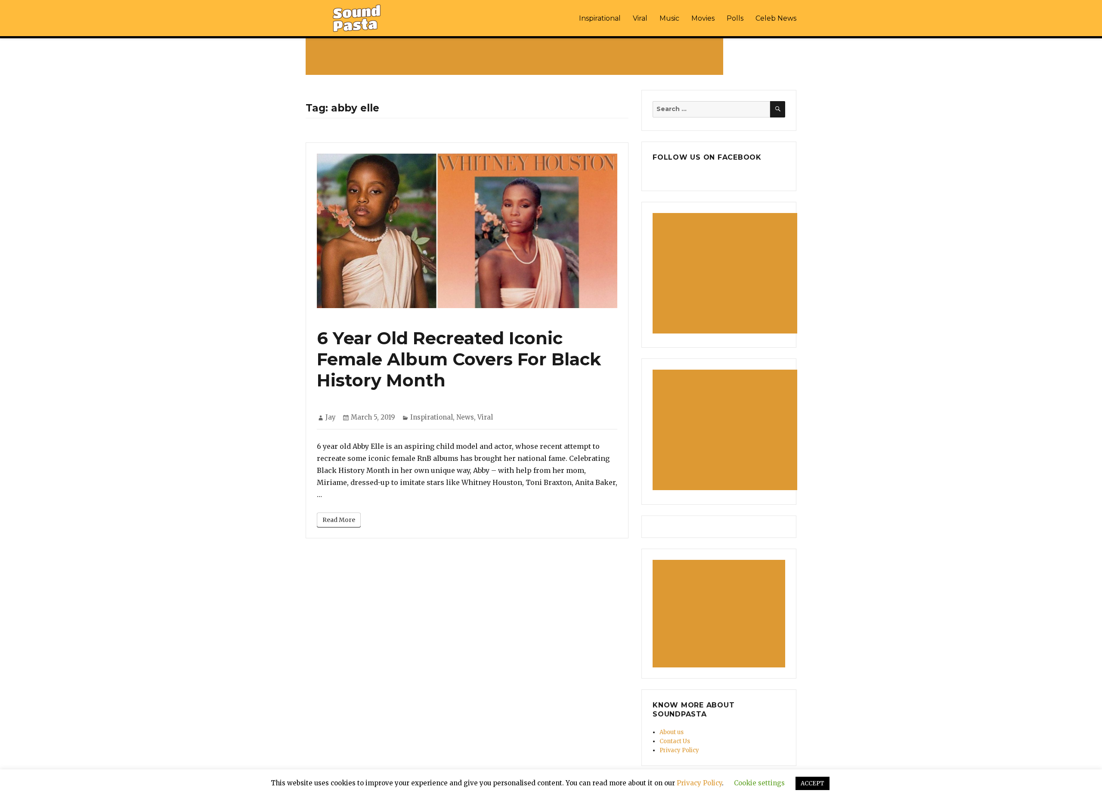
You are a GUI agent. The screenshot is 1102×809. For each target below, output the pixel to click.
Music (669, 18)
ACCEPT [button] (812, 783)
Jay (330, 417)
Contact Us (674, 741)
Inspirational (600, 18)
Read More (338, 520)
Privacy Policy (679, 750)
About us (671, 732)
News (465, 417)
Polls (735, 18)
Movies (703, 18)
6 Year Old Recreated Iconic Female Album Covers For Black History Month (459, 359)
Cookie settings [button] (759, 783)
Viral (640, 18)
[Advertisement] (516, 56)
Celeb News (775, 18)
